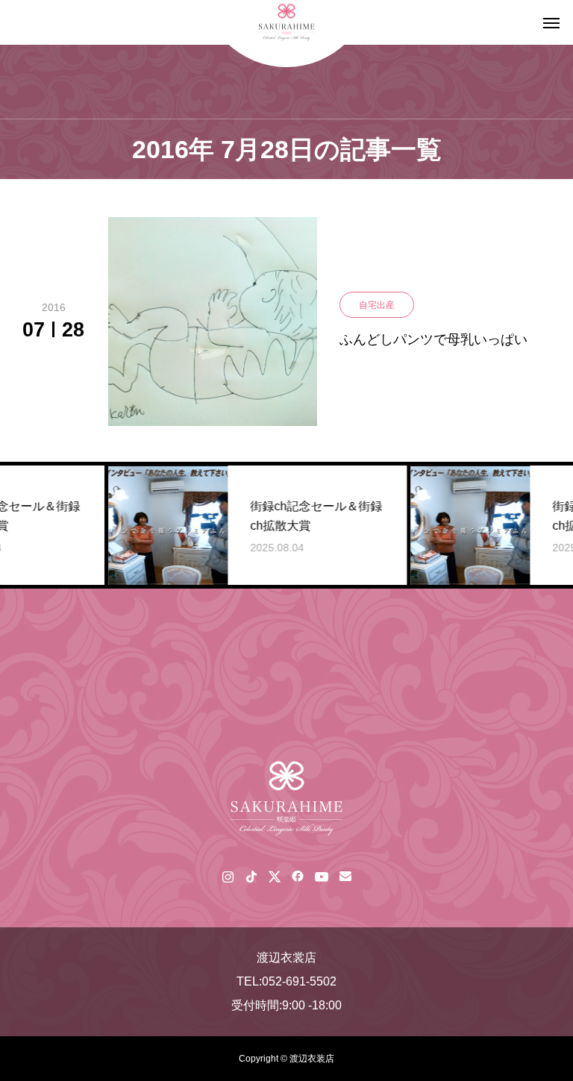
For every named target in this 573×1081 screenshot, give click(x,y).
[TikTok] (251, 876)
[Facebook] (297, 876)
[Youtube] (321, 876)
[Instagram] (228, 876)
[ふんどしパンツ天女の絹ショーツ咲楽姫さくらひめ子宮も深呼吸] (286, 798)
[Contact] (345, 876)
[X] (274, 876)
